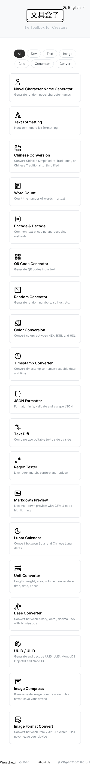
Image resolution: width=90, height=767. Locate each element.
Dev (34, 54)
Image (67, 54)
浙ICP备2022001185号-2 (74, 762)
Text (50, 54)
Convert (66, 64)
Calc (21, 64)
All (19, 54)
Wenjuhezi (7, 762)
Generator (42, 64)
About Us (44, 762)
